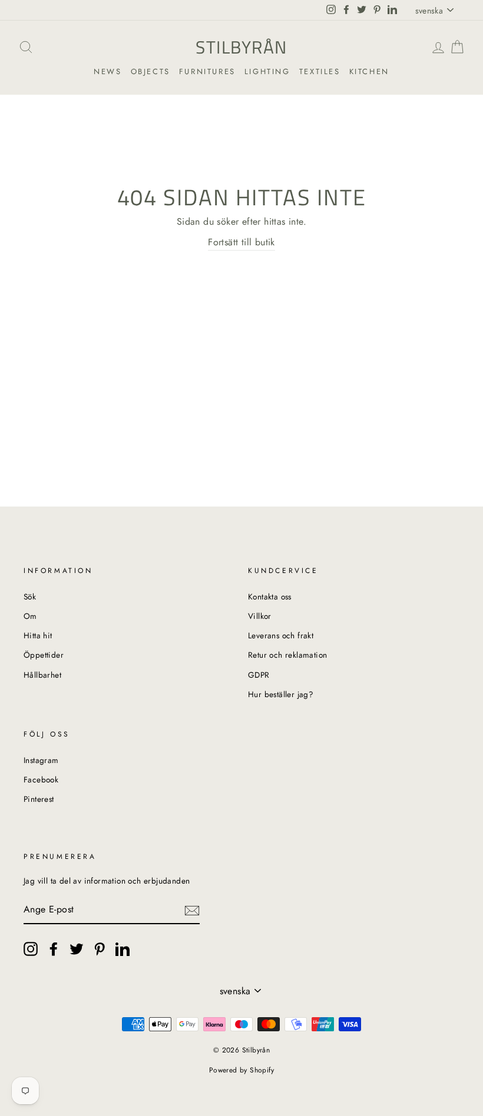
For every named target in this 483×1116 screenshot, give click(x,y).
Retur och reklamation (287, 655)
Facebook (41, 779)
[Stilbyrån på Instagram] (31, 949)
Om (30, 616)
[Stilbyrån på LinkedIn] (122, 949)
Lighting (267, 71)
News (107, 71)
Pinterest (39, 799)
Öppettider (44, 655)
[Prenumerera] (192, 910)
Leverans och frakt (280, 635)
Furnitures (207, 71)
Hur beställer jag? (280, 694)
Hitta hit (38, 635)
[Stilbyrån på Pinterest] (99, 949)
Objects (150, 71)
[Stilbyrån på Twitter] (77, 949)
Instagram (41, 760)
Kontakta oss (270, 596)
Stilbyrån (241, 47)
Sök (30, 596)
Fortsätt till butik (241, 242)
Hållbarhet (42, 675)
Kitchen (369, 71)
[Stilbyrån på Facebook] (54, 949)
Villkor (260, 616)
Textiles (319, 71)
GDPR (259, 675)
